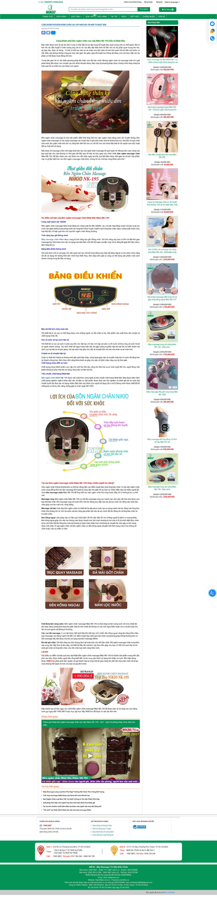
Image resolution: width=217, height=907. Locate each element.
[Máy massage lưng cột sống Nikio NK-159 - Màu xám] (162, 326)
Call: (51, 2)
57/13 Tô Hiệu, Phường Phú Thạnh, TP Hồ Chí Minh (147, 847)
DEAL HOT (90, 16)
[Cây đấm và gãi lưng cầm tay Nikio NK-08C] (162, 136)
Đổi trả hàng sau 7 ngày (102, 829)
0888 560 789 (89, 856)
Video (123, 16)
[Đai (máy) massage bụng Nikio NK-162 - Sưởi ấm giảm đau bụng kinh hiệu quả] (162, 89)
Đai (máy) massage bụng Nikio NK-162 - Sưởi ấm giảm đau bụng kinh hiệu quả (162, 110)
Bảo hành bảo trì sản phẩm (103, 832)
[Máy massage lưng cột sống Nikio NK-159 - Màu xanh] (162, 469)
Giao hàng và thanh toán (102, 826)
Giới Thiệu (134, 16)
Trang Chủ (47, 16)
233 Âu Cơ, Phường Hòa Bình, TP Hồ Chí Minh (71, 847)
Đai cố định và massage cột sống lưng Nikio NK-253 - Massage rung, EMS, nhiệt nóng (162, 252)
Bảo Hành (102, 16)
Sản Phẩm (61, 16)
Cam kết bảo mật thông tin (103, 835)
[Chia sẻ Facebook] (43, 32)
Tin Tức (114, 16)
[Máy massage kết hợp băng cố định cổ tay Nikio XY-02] (162, 421)
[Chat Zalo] (212, 593)
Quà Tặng (76, 16)
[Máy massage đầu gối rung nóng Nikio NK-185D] (162, 374)
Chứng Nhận (149, 16)
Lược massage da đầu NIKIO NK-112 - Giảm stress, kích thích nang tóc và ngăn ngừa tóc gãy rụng (162, 62)
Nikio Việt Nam (169, 892)
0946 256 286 (149, 853)
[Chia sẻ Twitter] (48, 32)
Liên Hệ (161, 16)
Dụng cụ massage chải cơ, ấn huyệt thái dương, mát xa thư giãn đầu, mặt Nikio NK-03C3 (162, 205)
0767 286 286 (76, 856)
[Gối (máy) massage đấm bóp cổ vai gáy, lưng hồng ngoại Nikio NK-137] (162, 279)
